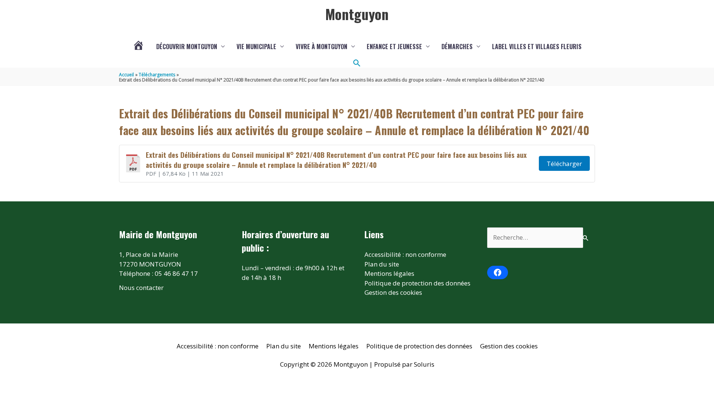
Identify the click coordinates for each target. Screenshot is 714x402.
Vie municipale (256, 46)
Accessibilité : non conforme (405, 254)
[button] (357, 63)
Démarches (457, 46)
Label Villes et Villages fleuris (537, 46)
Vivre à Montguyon (321, 46)
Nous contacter (141, 287)
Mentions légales (389, 273)
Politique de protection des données (417, 283)
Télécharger (564, 163)
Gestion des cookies (393, 292)
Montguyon (357, 13)
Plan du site (381, 264)
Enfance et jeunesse (394, 46)
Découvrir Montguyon (186, 46)
